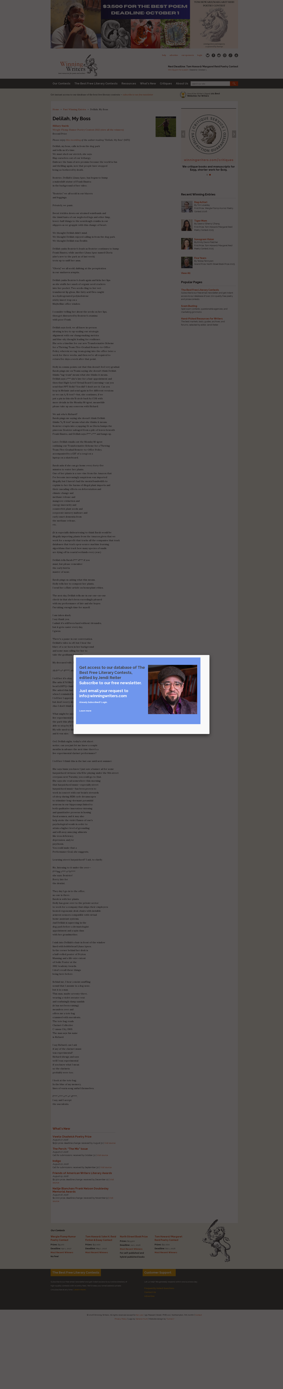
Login (104, 702)
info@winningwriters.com (103, 695)
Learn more (85, 711)
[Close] (209, 655)
